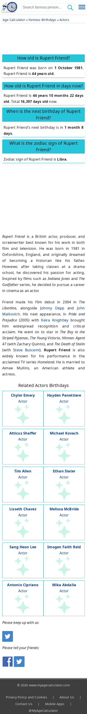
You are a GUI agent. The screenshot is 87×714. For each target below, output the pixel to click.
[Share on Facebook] (7, 665)
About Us (67, 697)
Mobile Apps (54, 704)
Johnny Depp (52, 308)
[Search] (70, 7)
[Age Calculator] (11, 7)
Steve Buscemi (26, 350)
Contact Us (23, 704)
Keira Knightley (54, 320)
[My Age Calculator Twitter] (7, 640)
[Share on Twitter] (19, 665)
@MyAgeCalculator (43, 710)
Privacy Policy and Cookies (26, 697)
